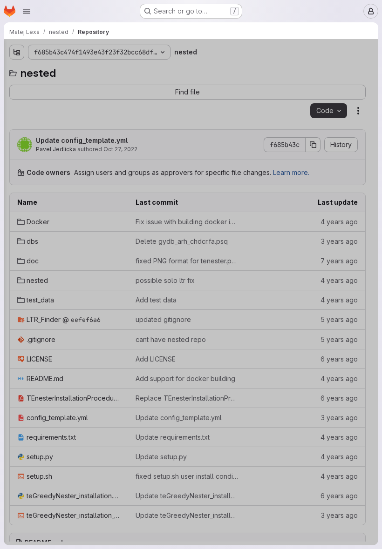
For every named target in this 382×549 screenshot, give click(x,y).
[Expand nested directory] (16, 131)
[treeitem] (77, 87)
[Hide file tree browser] (16, 52)
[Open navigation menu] (26, 11)
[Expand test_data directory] (16, 146)
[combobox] (76, 70)
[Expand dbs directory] (16, 101)
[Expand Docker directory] (16, 87)
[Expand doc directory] (16, 116)
